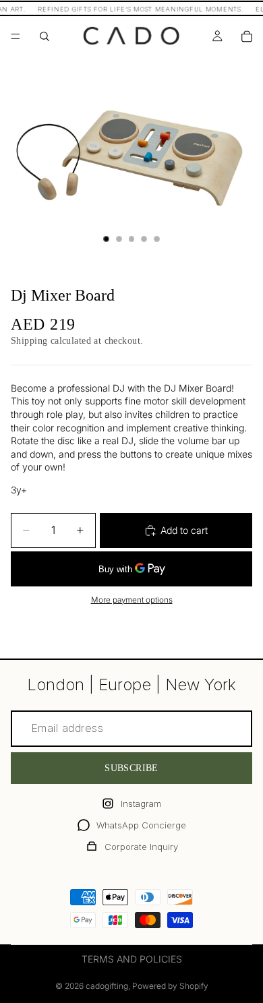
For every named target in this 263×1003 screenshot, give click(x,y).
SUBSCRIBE (131, 768)
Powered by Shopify (170, 986)
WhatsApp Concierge (141, 825)
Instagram (141, 803)
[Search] (44, 36)
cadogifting (107, 986)
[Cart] (247, 36)
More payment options (132, 600)
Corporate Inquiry (141, 846)
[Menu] (15, 36)
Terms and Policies (132, 959)
